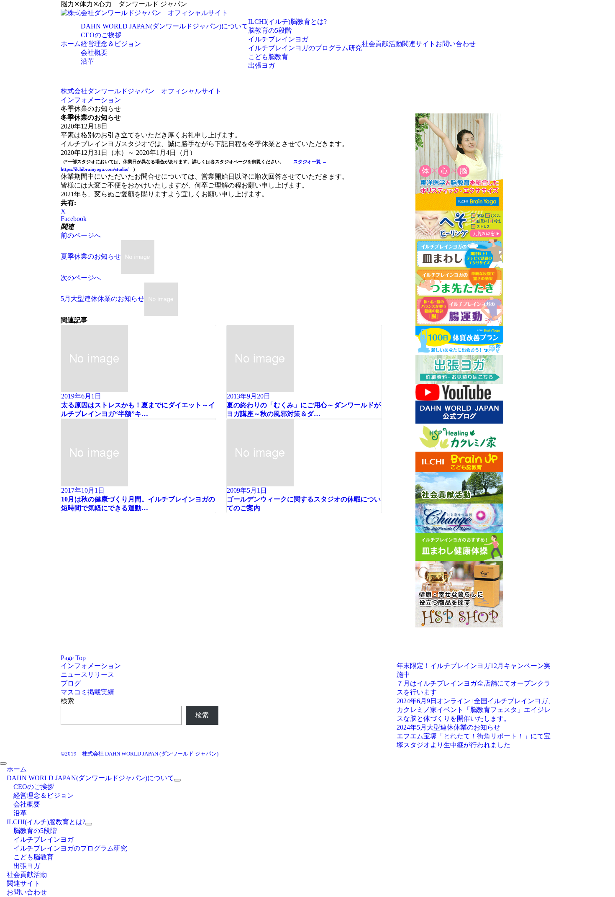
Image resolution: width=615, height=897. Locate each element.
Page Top (73, 657)
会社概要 (94, 52)
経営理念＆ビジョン (111, 43)
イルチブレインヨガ (278, 39)
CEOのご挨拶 (101, 35)
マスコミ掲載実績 (87, 692)
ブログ (71, 683)
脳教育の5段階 (270, 30)
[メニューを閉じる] (3, 763)
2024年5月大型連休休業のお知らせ (448, 727)
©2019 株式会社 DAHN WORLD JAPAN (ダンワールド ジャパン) (139, 753)
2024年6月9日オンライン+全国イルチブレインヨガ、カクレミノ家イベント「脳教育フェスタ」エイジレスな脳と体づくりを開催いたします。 (475, 709)
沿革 (87, 61)
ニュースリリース (87, 674)
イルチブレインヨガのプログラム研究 (305, 47)
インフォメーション (91, 665)
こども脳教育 (268, 56)
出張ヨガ (261, 65)
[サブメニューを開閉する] (177, 780)
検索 (67, 700)
